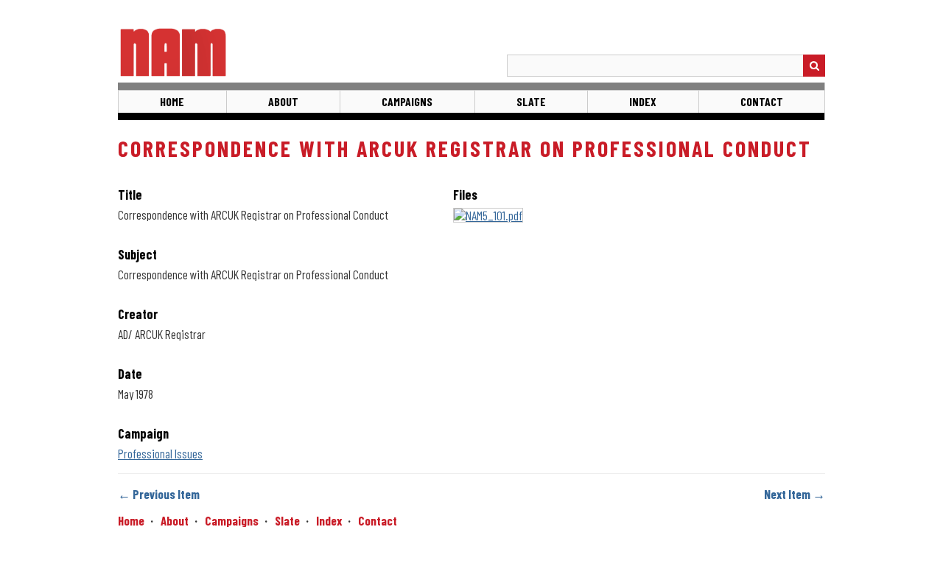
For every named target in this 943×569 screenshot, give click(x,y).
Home (172, 101)
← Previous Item (159, 493)
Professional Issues (160, 453)
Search (814, 66)
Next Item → (794, 493)
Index (642, 101)
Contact (761, 101)
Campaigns (407, 101)
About (283, 101)
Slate (531, 101)
